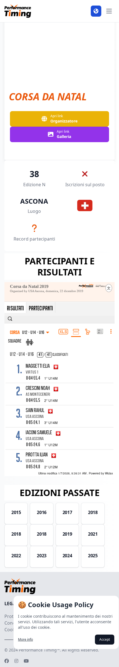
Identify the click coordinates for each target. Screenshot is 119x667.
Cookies (12, 630)
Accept (104, 639)
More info (25, 639)
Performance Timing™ (39, 650)
